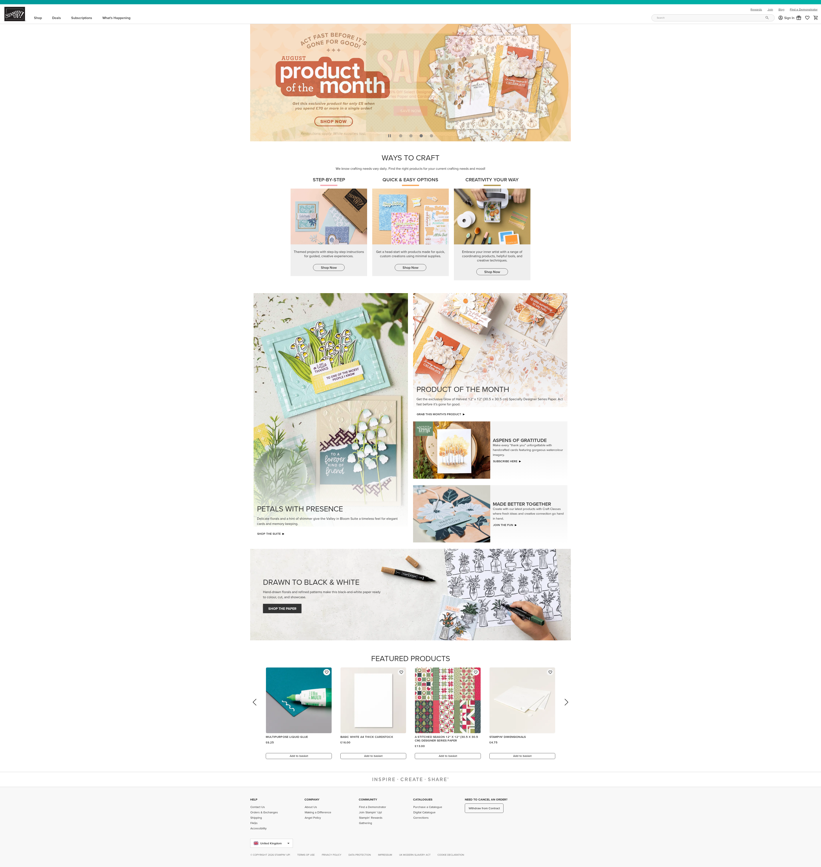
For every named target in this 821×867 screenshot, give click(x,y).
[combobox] (713, 17)
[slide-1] (411, 136)
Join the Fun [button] (503, 525)
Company (311, 799)
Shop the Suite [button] (269, 533)
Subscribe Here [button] (505, 461)
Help (253, 799)
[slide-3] (431, 136)
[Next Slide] (566, 708)
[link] (807, 17)
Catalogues (422, 799)
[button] (798, 17)
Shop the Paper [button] (282, 608)
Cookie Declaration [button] (450, 854)
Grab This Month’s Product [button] (439, 414)
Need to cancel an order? (486, 799)
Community (368, 799)
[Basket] (815, 17)
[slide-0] (401, 136)
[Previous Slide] (255, 708)
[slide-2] (421, 136)
